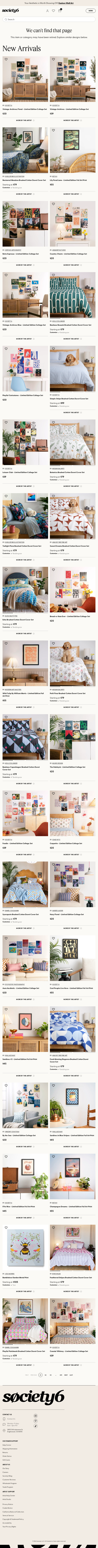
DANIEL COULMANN (12, 911)
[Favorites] (53, 11)
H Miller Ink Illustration (14, 176)
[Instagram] (36, 1416)
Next (66, 1375)
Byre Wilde (56, 1274)
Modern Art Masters (13, 690)
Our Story (6, 1468)
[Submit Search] (6, 19)
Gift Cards (6, 1460)
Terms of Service (8, 1515)
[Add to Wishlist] (6, 59)
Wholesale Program (10, 1483)
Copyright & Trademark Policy (13, 1519)
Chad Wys (56, 840)
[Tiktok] (36, 1426)
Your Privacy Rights (9, 1527)
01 (7, 173)
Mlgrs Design (57, 763)
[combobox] (49, 19)
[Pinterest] (36, 1421)
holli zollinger (58, 321)
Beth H (54, 176)
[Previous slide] (7, 150)
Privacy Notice (8, 1504)
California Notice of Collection (13, 1512)
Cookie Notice (8, 1508)
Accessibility (7, 1523)
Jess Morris (9, 1274)
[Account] (47, 11)
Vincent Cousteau (12, 1132)
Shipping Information (10, 1449)
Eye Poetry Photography (15, 984)
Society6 (8, 105)
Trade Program (8, 1487)
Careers (5, 1472)
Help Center (7, 1445)
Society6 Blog (7, 1476)
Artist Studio (7, 1499)
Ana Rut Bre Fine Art (59, 542)
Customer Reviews (9, 1480)
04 (42, 173)
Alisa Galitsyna (11, 616)
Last (71, 1375)
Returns (5, 1452)
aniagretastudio (59, 250)
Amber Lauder (57, 911)
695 (61, 1375)
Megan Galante (58, 469)
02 (19, 173)
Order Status (7, 1456)
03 (31, 173)
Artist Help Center (9, 1495)
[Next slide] (43, 150)
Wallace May (10, 1055)
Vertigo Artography (13, 250)
